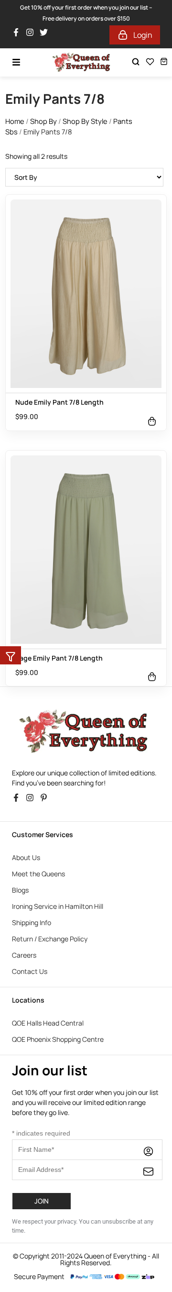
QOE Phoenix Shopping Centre (58, 1039)
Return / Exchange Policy (49, 938)
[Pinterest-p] (46, 800)
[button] (10, 655)
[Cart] (164, 61)
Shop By (43, 121)
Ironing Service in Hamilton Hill (57, 906)
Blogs (20, 889)
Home (14, 121)
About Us (26, 857)
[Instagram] (32, 35)
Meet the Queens (38, 873)
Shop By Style (85, 121)
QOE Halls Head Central (48, 1022)
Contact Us (29, 971)
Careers (24, 955)
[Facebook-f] (18, 35)
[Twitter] (46, 35)
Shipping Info (31, 922)
